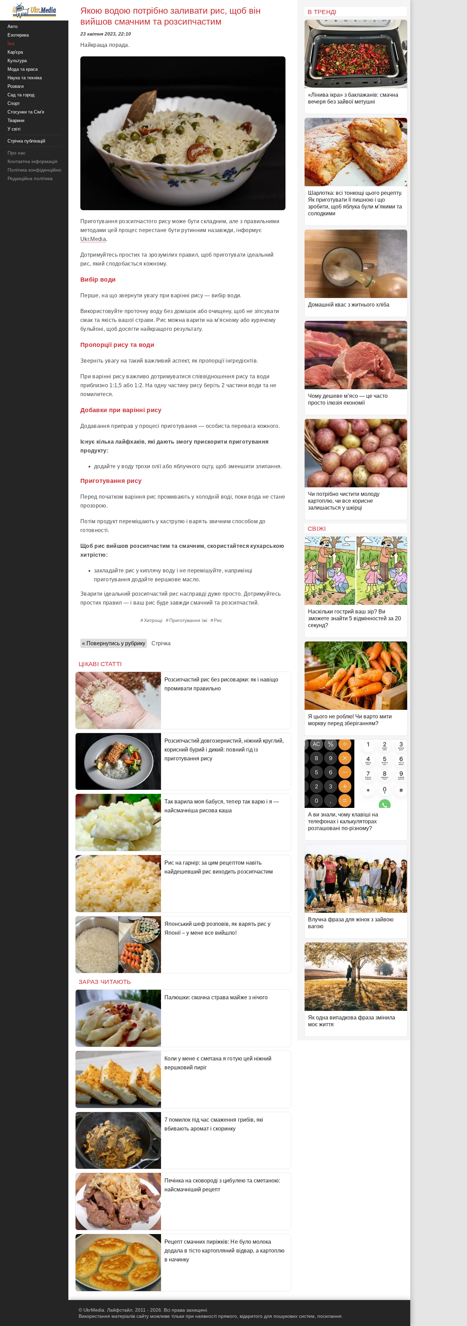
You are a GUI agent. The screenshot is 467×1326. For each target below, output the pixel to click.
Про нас (17, 152)
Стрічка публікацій (26, 141)
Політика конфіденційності (37, 170)
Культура (17, 60)
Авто (12, 26)
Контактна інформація (32, 161)
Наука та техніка (25, 77)
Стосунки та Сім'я (26, 111)
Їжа (11, 43)
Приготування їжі (188, 620)
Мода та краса (23, 69)
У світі (14, 129)
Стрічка (161, 643)
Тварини (16, 120)
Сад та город (21, 94)
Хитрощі (153, 620)
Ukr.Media (93, 239)
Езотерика (18, 35)
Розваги (16, 86)
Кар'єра (15, 52)
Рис (218, 620)
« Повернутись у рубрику (113, 643)
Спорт (14, 103)
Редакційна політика (30, 178)
